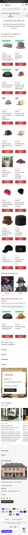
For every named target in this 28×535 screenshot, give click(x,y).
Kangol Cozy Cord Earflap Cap (7, 260)
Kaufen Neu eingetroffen (7, 36)
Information (5, 451)
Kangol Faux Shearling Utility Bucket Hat (6, 233)
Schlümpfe (4, 359)
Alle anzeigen (4, 405)
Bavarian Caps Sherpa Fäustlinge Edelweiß (19, 175)
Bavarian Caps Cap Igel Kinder (19, 114)
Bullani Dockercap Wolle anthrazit (7, 86)
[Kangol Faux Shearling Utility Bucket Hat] (7, 220)
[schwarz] (16, 264)
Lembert (17, 323)
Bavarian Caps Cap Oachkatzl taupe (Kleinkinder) (6, 116)
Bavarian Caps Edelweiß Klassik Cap (7, 145)
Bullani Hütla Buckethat (19, 57)
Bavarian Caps (18, 81)
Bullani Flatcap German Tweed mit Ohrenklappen (7, 58)
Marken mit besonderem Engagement (12, 306)
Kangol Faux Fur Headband (20, 260)
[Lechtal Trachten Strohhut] (20, 316)
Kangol (3, 227)
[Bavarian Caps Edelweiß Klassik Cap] (7, 133)
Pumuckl (3, 350)
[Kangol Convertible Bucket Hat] (20, 220)
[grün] (18, 60)
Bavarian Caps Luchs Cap (19, 145)
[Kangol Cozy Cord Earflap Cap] (7, 248)
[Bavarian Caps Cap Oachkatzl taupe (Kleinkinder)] (7, 102)
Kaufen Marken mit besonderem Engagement (13, 303)
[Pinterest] (7, 498)
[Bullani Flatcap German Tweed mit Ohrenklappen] (7, 45)
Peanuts (3, 354)
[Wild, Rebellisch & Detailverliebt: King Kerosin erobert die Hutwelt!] (11, 414)
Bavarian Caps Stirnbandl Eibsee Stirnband (7, 204)
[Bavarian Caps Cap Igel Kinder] (20, 102)
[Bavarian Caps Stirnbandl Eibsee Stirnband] (7, 191)
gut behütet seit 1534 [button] (6, 485)
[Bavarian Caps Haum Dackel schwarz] (20, 191)
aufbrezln (10, 16)
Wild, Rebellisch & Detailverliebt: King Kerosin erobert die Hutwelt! (10, 427)
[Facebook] (2, 498)
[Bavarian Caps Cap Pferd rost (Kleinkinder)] (20, 74)
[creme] (18, 264)
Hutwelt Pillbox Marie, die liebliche (6, 174)
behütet (4, 168)
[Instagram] (5, 498)
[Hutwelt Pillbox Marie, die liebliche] (7, 161)
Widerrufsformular (7, 501)
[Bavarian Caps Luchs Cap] (20, 133)
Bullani (3, 52)
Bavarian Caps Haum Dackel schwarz (19, 204)
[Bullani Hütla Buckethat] (20, 45)
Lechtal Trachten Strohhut (20, 328)
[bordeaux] (16, 60)
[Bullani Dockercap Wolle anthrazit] (7, 74)
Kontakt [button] (3, 494)
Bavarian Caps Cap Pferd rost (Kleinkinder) (19, 87)
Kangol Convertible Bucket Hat (18, 233)
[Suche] (25, 9)
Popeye (3, 364)
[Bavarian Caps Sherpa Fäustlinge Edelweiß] (20, 161)
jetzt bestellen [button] (10, 390)
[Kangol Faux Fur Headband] (20, 248)
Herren (20, 293)
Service (3, 455)
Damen (7, 293)
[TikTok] (10, 498)
